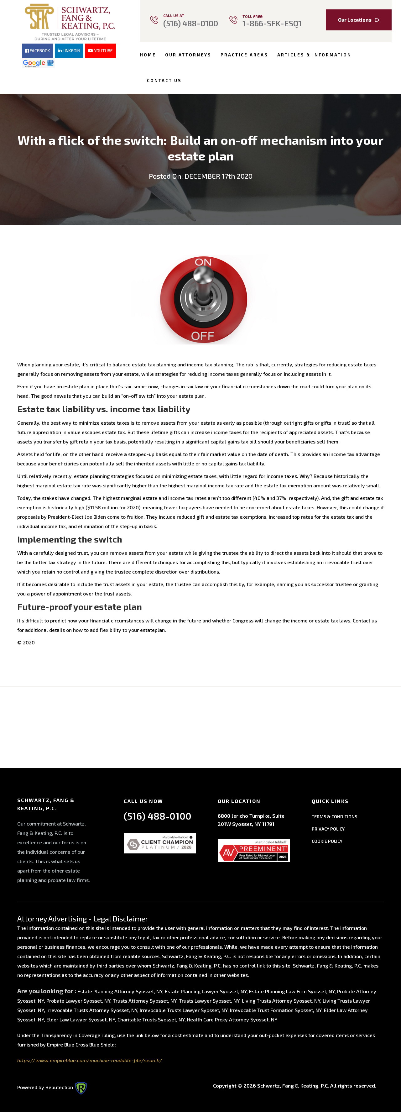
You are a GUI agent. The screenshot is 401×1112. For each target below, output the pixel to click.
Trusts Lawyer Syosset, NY (209, 1001)
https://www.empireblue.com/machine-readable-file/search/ (89, 1060)
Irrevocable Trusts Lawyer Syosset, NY (183, 1010)
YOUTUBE (103, 50)
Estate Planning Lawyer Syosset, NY (206, 991)
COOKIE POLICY (327, 841)
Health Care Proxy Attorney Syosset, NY (232, 1019)
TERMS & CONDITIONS (334, 816)
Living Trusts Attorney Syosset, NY (281, 1001)
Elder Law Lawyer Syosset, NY (80, 1019)
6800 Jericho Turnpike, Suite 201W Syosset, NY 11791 (251, 820)
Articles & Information (314, 54)
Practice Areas (244, 54)
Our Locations (355, 20)
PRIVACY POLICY (328, 828)
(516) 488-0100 (190, 23)
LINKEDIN (71, 50)
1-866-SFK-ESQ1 (272, 23)
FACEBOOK (39, 50)
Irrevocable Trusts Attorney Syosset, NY (91, 1010)
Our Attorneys (188, 54)
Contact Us (164, 80)
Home (148, 54)
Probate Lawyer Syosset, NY (78, 1001)
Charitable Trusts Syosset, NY (151, 1019)
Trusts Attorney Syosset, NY (144, 1001)
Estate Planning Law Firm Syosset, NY (292, 991)
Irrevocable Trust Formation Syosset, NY (275, 1010)
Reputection (59, 1087)
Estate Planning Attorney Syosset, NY (119, 991)
